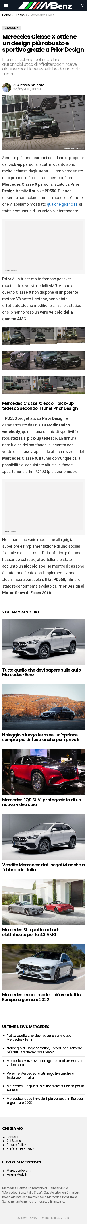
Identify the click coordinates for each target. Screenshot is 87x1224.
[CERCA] (83, 5)
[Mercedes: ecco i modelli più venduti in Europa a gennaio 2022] (43, 967)
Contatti (12, 1137)
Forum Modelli (17, 1174)
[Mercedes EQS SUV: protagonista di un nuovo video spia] (43, 772)
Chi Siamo (14, 1140)
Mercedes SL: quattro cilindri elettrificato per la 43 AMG (31, 932)
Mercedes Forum (19, 1170)
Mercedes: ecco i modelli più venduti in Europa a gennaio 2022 (41, 997)
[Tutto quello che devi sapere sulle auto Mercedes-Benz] (43, 642)
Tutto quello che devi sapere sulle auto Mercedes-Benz (41, 672)
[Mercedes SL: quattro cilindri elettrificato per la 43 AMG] (43, 902)
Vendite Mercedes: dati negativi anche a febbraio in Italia (43, 867)
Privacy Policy (16, 1144)
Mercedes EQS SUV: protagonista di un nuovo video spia (41, 802)
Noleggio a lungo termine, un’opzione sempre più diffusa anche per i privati (40, 737)
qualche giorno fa (62, 204)
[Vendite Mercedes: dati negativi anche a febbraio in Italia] (43, 837)
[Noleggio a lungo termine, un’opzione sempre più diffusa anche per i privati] (43, 707)
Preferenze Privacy (20, 1148)
